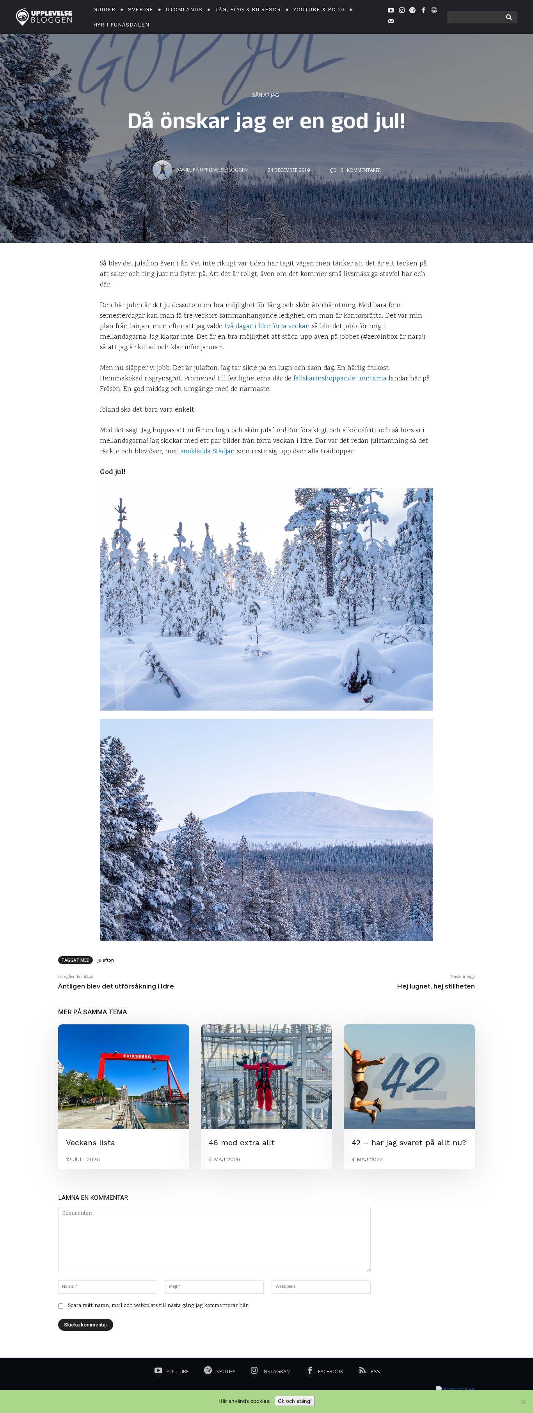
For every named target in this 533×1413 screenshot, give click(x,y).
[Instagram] (402, 11)
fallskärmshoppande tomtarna (340, 379)
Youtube (178, 1371)
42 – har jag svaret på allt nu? (409, 1142)
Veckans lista (90, 1142)
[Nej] (523, 1402)
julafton (106, 960)
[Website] (434, 11)
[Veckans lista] (123, 1076)
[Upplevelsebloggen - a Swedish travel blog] (44, 17)
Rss (375, 1371)
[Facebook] (423, 11)
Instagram (277, 1371)
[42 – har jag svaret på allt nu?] (409, 1076)
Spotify (225, 1371)
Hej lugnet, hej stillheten (436, 986)
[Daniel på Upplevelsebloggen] (163, 170)
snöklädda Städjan (208, 452)
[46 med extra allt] (266, 1076)
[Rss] (362, 1372)
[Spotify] (412, 11)
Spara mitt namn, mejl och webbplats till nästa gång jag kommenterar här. (158, 1306)
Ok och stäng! (295, 1401)
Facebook (330, 1371)
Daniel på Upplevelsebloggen (212, 169)
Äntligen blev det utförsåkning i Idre (116, 986)
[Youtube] (391, 11)
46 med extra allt (242, 1142)
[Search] (509, 17)
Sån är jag (265, 94)
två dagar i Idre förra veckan (267, 327)
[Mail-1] (391, 22)
